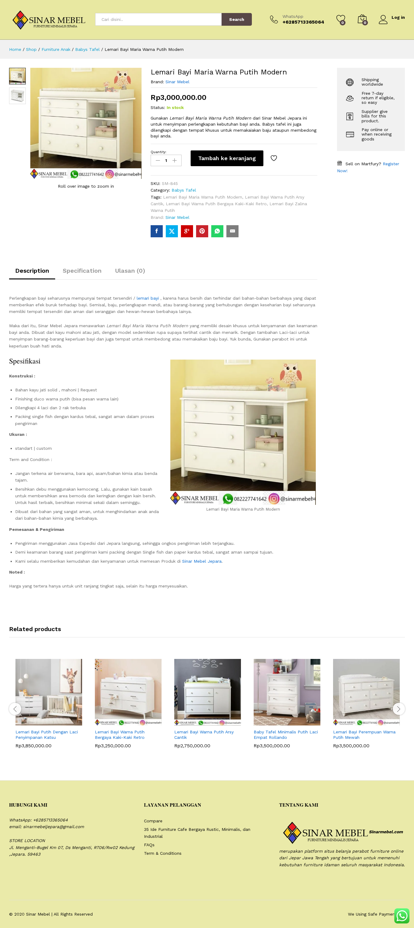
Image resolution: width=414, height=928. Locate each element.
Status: (158, 107)
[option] (48, 708)
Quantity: (158, 152)
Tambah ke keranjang (227, 158)
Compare (153, 820)
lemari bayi (148, 298)
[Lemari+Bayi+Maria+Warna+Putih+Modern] (172, 231)
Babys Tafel (184, 190)
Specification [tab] (82, 271)
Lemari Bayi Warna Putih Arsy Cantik (204, 734)
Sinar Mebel (177, 81)
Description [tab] (32, 271)
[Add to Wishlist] (274, 158)
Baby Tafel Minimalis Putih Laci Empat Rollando (286, 734)
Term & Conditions (163, 853)
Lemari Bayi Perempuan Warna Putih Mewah (364, 734)
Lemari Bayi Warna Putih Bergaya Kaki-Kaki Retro (216, 203)
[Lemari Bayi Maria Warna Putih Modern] (157, 231)
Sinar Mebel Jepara (202, 561)
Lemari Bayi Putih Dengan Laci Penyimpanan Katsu (46, 734)
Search (236, 19)
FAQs (149, 844)
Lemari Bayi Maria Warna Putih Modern (202, 197)
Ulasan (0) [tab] (130, 271)
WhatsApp (292, 16)
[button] (34, 722)
